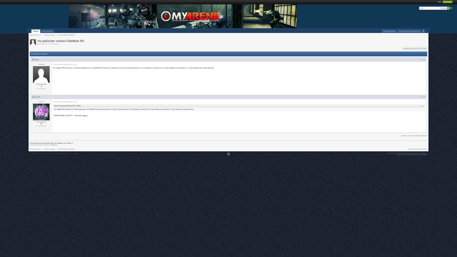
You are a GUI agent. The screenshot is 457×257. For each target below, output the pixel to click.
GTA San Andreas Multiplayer (66, 149)
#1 (422, 59)
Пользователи (47, 31)
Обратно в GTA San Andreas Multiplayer (414, 136)
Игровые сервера (49, 149)
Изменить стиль (37, 153)
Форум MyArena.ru (35, 149)
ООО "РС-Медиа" (422, 154)
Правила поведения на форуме (417, 149)
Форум (35, 31)
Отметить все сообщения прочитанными (57, 153)
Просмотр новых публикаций (409, 31)
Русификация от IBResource (418, 153)
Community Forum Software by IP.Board (398, 153)
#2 (422, 97)
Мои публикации (389, 31)
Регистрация (447, 2)
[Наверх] (228, 154)
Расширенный (451, 8)
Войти (439, 2)
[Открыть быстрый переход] (423, 31)
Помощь (76, 153)
